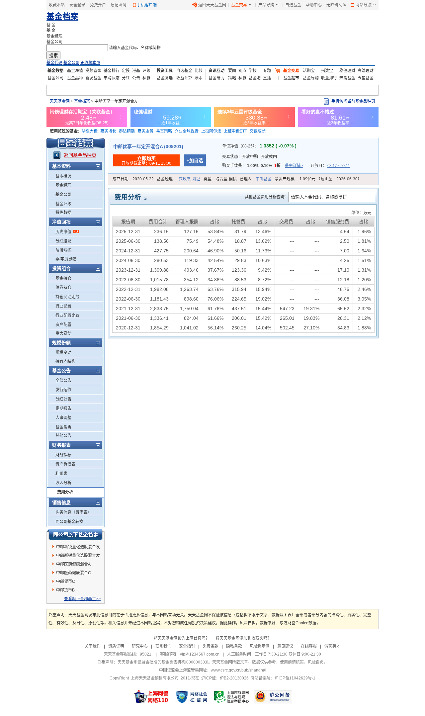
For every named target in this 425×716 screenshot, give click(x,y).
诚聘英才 (332, 646)
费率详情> (294, 165)
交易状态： (249, 156)
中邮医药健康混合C (73, 573)
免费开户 (98, 5)
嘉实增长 (108, 131)
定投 (126, 70)
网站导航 (364, 5)
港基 (136, 70)
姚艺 (197, 179)
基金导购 (311, 78)
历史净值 (63, 231)
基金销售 (63, 427)
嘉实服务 (145, 131)
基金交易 (239, 5)
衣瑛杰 (185, 179)
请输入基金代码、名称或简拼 (135, 47)
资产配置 (63, 324)
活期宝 (309, 70)
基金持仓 (63, 278)
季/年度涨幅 (65, 259)
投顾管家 (93, 70)
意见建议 (285, 646)
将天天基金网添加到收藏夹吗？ (243, 638)
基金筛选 (165, 78)
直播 (267, 78)
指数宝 (327, 70)
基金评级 (63, 204)
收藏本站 (57, 5)
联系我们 (163, 646)
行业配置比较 (67, 315)
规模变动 (63, 352)
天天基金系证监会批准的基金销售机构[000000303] (163, 662)
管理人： (256, 179)
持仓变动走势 (67, 297)
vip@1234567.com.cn (199, 654)
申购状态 (112, 78)
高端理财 (366, 70)
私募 (146, 78)
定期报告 (63, 408)
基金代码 (54, 62)
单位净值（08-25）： (259, 146)
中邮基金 (264, 179)
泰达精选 (127, 131)
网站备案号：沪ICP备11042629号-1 (283, 678)
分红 (126, 78)
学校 (253, 70)
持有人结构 (65, 361)
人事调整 (63, 417)
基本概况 (63, 176)
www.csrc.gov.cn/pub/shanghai (238, 670)
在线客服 (309, 646)
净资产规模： (318, 179)
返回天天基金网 (212, 5)
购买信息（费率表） (73, 512)
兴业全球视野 (187, 131)
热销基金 (347, 78)
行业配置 (63, 306)
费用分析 (65, 492)
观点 (242, 70)
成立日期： (133, 179)
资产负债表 (65, 464)
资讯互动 (216, 70)
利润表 (61, 473)
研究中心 (140, 646)
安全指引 (187, 646)
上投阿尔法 (211, 131)
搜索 (53, 55)
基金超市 (291, 78)
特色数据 (63, 212)
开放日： (330, 165)
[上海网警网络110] (151, 696)
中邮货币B (65, 590)
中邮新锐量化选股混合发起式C (78, 548)
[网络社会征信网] (191, 696)
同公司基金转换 (69, 521)
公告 (136, 78)
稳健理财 (347, 70)
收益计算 (184, 78)
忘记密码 (119, 5)
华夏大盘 (90, 131)
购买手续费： (262, 165)
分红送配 (63, 241)
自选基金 (293, 5)
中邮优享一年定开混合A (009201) (148, 146)
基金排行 (112, 70)
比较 (199, 70)
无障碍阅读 (336, 5)
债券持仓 (63, 287)
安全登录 (77, 5)
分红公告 (63, 399)
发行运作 (63, 390)
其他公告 (63, 435)
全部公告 (63, 380)
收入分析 (63, 483)
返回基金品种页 (80, 155)
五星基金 (366, 78)
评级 (146, 70)
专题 (267, 70)
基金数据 (55, 70)
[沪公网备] (273, 696)
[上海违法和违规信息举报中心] (231, 696)
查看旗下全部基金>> (82, 598)
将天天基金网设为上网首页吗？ (182, 638)
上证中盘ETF (235, 131)
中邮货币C (65, 581)
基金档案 (62, 16)
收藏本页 (90, 62)
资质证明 (116, 646)
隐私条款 (234, 646)
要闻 (232, 70)
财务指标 (63, 455)
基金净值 (75, 70)
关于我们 (93, 646)
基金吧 (255, 78)
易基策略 (164, 131)
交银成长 (258, 131)
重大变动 (63, 333)
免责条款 (210, 646)
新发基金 (93, 78)
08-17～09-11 (338, 165)
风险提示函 (260, 646)
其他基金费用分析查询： (267, 197)
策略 (232, 78)
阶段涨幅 (63, 250)
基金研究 (216, 78)
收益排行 (329, 78)
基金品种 (75, 78)
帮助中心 (314, 5)
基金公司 (71, 62)
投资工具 (165, 70)
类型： (220, 179)
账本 (199, 78)
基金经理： (179, 179)
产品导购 (266, 5)
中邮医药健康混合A (73, 564)
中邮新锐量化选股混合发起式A (78, 556)
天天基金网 (60, 101)
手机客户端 (147, 5)
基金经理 (63, 185)
